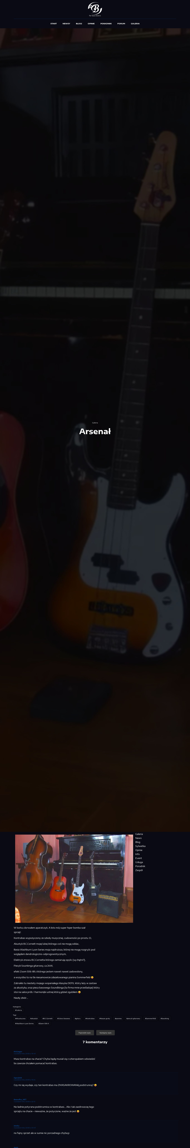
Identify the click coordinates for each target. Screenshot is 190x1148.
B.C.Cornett (48, 1018)
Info (137, 854)
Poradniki (106, 23)
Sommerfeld (151, 1018)
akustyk (34, 1018)
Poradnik (140, 866)
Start (53, 23)
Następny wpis (105, 1033)
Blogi (79, 23)
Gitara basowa (64, 1018)
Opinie (91, 23)
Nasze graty (105, 1018)
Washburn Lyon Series (25, 1023)
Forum (121, 23)
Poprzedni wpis (85, 1033)
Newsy (66, 23)
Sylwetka (140, 846)
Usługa (139, 862)
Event (138, 858)
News (138, 838)
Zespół (139, 870)
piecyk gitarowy (133, 1018)
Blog (137, 842)
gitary (78, 1018)
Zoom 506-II (44, 1023)
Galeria (135, 23)
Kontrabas (90, 1018)
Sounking (165, 1018)
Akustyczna (20, 1018)
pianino (119, 1018)
